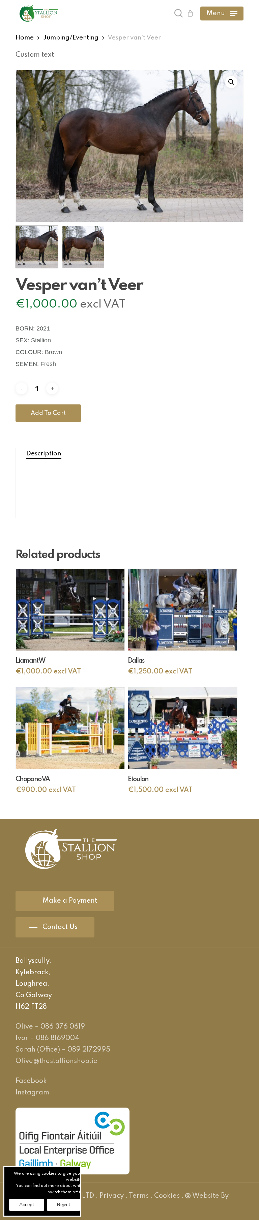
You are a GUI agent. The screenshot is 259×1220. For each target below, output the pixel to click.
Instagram (32, 1092)
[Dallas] (182, 609)
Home (25, 38)
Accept (26, 1204)
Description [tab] (43, 453)
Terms (139, 1196)
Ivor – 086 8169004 (47, 1038)
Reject (63, 1204)
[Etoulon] (182, 728)
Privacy (111, 1196)
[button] (221, 13)
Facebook (31, 1081)
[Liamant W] (70, 609)
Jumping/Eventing (70, 38)
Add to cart (48, 413)
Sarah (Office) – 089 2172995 (63, 1049)
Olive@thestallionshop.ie (56, 1061)
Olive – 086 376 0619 (50, 1027)
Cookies (167, 1196)
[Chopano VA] (70, 728)
